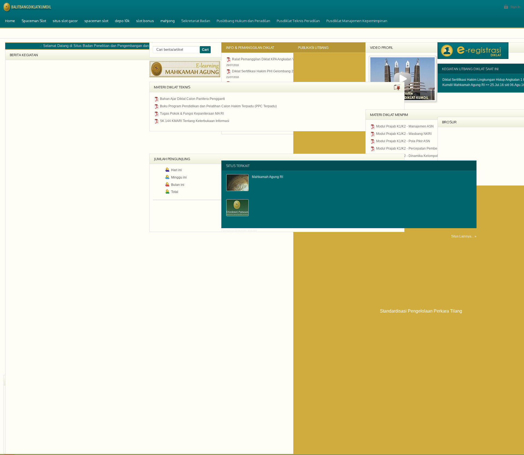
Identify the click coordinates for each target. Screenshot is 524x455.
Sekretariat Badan (195, 21)
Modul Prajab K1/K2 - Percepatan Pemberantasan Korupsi (419, 148)
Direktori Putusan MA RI (239, 231)
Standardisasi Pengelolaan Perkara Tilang (421, 311)
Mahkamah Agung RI (267, 177)
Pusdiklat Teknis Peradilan (298, 21)
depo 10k (122, 21)
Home (10, 21)
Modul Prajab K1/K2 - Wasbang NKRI (403, 134)
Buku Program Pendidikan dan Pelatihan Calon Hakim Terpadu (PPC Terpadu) (218, 106)
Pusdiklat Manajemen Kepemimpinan (356, 21)
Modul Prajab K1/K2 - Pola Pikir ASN (403, 141)
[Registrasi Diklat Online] (472, 58)
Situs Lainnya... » (464, 236)
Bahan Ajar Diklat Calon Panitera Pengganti (192, 99)
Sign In (515, 6)
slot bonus (145, 21)
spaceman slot (96, 21)
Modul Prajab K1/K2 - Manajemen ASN (405, 126)
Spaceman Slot (34, 21)
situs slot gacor (65, 21)
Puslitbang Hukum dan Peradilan (243, 21)
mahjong (167, 21)
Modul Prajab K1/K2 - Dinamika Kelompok (407, 156)
